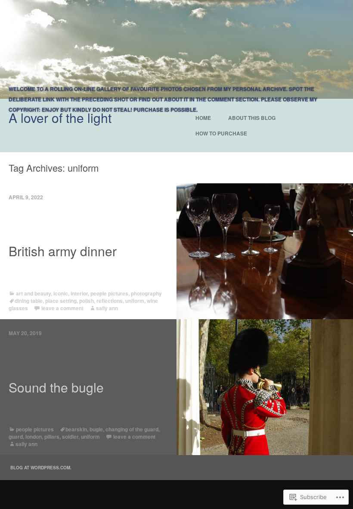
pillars (51, 436)
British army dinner (63, 251)
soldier (70, 436)
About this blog (252, 118)
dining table (29, 301)
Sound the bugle (56, 387)
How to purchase (221, 133)
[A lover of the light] (176, 49)
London (33, 436)
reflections (109, 301)
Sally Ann (107, 308)
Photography (146, 293)
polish (86, 301)
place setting (61, 301)
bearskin (76, 429)
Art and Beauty (33, 293)
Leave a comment (62, 308)
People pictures (109, 293)
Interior (79, 293)
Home (203, 118)
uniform (134, 301)
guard (16, 436)
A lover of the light (60, 117)
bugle (96, 429)
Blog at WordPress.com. (40, 468)
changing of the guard (131, 429)
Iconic (60, 293)
